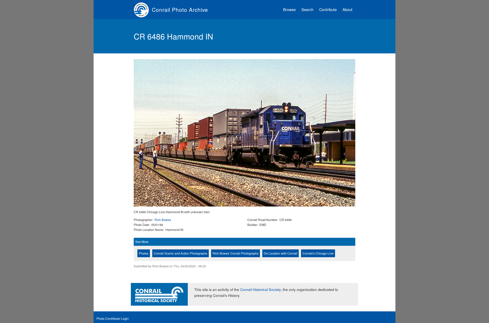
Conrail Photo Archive (180, 9)
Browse (289, 9)
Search (307, 9)
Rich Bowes (163, 220)
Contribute (328, 9)
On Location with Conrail (280, 253)
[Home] (143, 9)
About (347, 9)
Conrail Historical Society (260, 289)
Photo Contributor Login (112, 318)
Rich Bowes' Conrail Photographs (235, 253)
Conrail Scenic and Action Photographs (180, 253)
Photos (143, 253)
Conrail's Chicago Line (318, 253)
